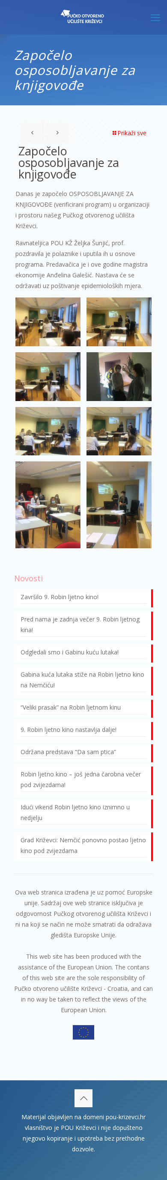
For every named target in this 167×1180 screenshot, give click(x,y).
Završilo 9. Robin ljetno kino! (59, 597)
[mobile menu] (155, 17)
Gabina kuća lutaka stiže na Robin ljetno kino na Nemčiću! (82, 679)
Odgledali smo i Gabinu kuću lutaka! (70, 652)
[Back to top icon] (83, 1098)
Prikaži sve (131, 133)
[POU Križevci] (83, 17)
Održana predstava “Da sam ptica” (68, 752)
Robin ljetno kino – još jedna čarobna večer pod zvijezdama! (81, 779)
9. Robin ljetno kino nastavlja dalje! (68, 729)
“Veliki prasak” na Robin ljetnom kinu (71, 707)
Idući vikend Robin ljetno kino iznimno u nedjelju (75, 812)
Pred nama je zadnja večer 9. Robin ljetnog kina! (80, 624)
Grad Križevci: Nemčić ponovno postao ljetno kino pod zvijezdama (83, 845)
